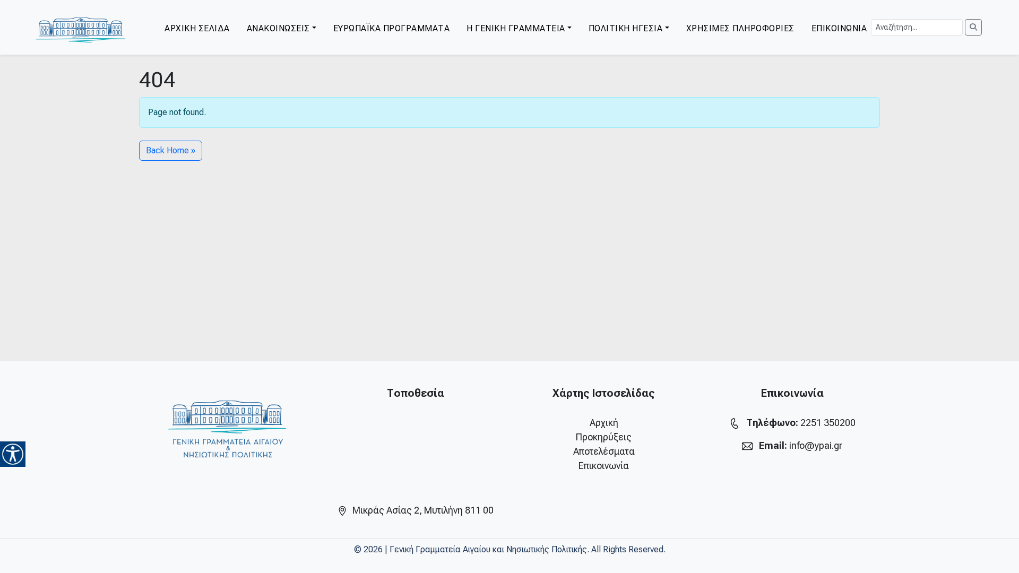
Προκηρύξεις (604, 436)
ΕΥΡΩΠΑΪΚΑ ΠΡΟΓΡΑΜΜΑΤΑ (391, 28)
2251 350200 (828, 422)
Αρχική (604, 422)
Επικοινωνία (603, 465)
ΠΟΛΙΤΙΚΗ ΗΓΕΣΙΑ (626, 28)
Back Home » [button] (170, 150)
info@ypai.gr (815, 445)
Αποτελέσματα (604, 451)
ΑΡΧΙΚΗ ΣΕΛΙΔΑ (197, 28)
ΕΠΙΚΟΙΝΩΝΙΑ (839, 28)
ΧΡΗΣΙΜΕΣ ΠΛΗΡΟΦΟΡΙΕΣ (740, 28)
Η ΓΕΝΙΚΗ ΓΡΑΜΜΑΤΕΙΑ (516, 28)
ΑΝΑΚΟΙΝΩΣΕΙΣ (278, 28)
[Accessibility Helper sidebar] (12, 454)
